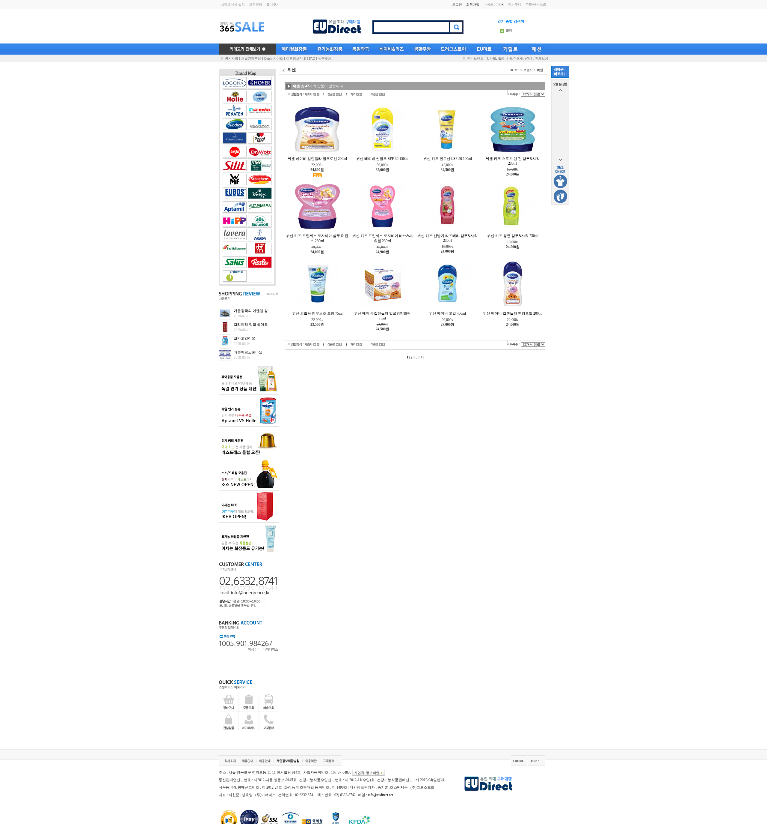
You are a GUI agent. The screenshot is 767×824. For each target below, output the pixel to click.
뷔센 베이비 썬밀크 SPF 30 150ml (382, 159)
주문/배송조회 (536, 4)
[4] (421, 357)
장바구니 (514, 4)
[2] (411, 357)
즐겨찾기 (273, 4)
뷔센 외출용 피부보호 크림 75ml (317, 313)
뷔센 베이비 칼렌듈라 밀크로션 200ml (317, 159)
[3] (416, 357)
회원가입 (472, 4)
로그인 (457, 4)
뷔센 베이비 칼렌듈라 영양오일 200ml (512, 313)
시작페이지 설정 (233, 4)
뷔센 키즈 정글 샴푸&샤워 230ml (512, 236)
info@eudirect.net (380, 795)
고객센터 (255, 4)
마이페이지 (492, 4)
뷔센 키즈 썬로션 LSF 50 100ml (447, 159)
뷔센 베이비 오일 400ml (447, 313)
